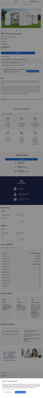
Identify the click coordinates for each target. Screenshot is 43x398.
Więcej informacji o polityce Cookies (8, 389)
